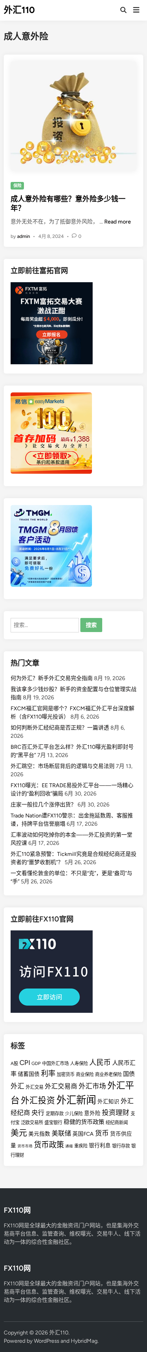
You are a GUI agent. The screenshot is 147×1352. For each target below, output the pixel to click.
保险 (17, 185)
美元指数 (39, 1134)
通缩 (69, 1146)
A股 (14, 1063)
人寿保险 (79, 1063)
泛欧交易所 (32, 1122)
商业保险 (85, 1074)
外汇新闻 (76, 1100)
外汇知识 (108, 1101)
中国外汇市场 (55, 1063)
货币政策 (49, 1144)
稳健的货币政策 (84, 1122)
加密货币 (66, 1074)
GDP (36, 1063)
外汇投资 (38, 1100)
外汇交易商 (61, 1086)
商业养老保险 (108, 1074)
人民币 (100, 1062)
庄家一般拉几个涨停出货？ (43, 804)
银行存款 (121, 1145)
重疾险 (81, 1145)
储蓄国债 (29, 1074)
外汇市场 (92, 1086)
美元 (19, 1133)
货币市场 (24, 1146)
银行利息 (100, 1145)
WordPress (46, 1341)
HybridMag (84, 1341)
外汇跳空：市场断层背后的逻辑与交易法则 (63, 766)
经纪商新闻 (117, 1122)
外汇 (17, 1086)
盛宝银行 (53, 1122)
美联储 (61, 1133)
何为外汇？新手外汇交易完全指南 (52, 678)
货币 (102, 1133)
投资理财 (115, 1113)
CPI (24, 1062)
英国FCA (83, 1134)
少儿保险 (74, 1113)
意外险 (92, 1113)
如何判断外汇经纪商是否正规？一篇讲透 (60, 727)
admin (23, 236)
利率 (48, 1073)
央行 (37, 1113)
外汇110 (19, 9)
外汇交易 (34, 1087)
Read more (117, 221)
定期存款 (55, 1113)
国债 (129, 1073)
